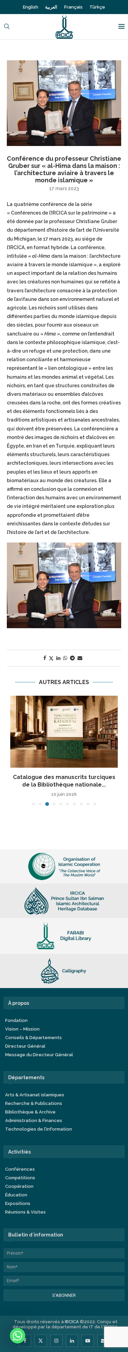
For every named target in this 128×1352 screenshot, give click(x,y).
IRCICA (72, 1321)
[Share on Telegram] (72, 658)
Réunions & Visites (25, 1212)
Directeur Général (25, 1046)
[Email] (103, 1340)
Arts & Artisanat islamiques (34, 1094)
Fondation (16, 1020)
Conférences (20, 1169)
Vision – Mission (22, 1029)
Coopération (19, 1186)
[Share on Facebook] (44, 658)
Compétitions (20, 1177)
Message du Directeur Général (39, 1054)
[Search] (6, 27)
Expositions (17, 1203)
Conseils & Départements (33, 1037)
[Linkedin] (72, 1340)
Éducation (16, 1194)
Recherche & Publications (33, 1103)
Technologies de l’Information (38, 1129)
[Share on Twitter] (51, 658)
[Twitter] (40, 1340)
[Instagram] (56, 1340)
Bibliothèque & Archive (30, 1112)
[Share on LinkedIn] (58, 658)
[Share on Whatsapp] (65, 658)
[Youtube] (88, 1340)
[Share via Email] (79, 658)
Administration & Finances (33, 1120)
